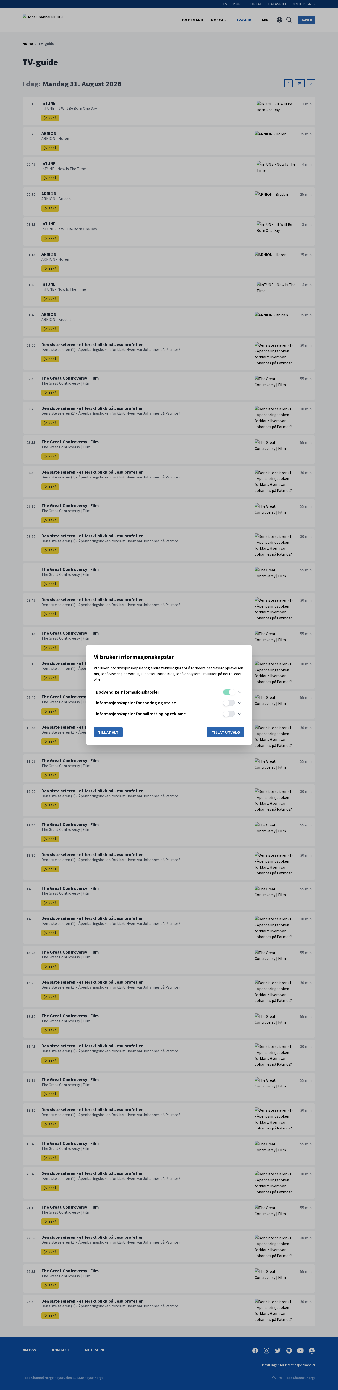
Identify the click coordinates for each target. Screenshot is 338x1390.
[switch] (229, 692)
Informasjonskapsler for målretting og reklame (141, 714)
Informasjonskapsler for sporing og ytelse (136, 703)
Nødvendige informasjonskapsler (127, 692)
